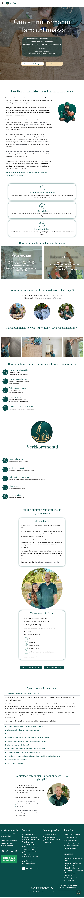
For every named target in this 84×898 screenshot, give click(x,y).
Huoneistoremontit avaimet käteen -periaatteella (21, 269)
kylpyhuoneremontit (25, 261)
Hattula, (66, 848)
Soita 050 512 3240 (32, 868)
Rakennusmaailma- (43, 295)
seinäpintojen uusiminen (25, 263)
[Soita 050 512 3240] (23, 868)
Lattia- (10, 263)
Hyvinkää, (75, 843)
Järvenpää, (67, 840)
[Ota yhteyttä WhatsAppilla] (23, 862)
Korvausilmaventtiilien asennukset (64, 264)
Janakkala (73, 848)
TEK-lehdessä (57, 295)
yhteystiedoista (39, 562)
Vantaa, (77, 835)
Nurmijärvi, (68, 843)
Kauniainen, (68, 837)
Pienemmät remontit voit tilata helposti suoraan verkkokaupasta (27, 151)
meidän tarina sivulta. (53, 562)
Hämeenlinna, (76, 846)
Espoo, (72, 835)
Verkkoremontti (16, 3)
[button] (2, 3)
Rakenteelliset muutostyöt (21, 265)
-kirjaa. (52, 298)
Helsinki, (67, 835)
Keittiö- (11, 261)
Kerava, (75, 837)
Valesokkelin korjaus (64, 262)
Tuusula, (74, 840)
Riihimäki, (67, 846)
